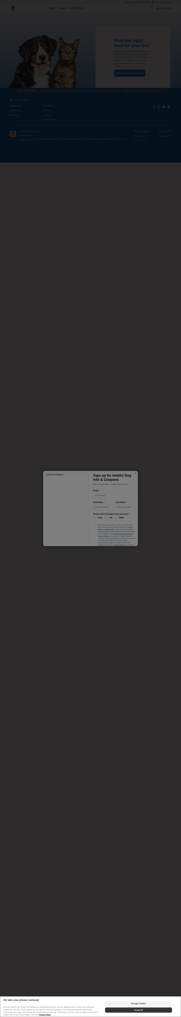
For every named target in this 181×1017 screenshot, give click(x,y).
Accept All (138, 1010)
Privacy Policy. (45, 1014)
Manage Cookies (138, 1003)
